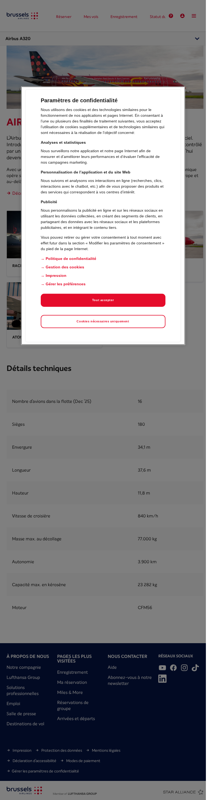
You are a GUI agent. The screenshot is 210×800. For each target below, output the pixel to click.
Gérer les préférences (66, 284)
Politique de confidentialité (71, 258)
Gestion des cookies (65, 267)
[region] (103, 215)
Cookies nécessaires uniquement (103, 321)
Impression (56, 275)
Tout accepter (103, 300)
